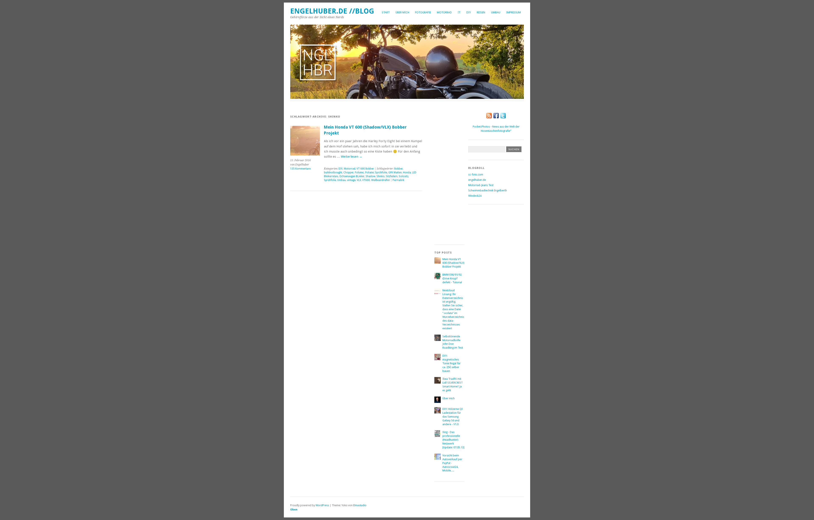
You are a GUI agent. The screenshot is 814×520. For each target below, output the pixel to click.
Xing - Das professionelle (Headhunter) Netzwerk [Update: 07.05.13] (453, 439)
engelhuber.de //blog (332, 11)
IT (459, 12)
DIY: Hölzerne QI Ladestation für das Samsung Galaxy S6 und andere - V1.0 (452, 416)
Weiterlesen (351, 156)
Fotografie (423, 12)
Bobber (398, 168)
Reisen (481, 12)
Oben (293, 509)
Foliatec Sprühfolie (376, 172)
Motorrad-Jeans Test (480, 185)
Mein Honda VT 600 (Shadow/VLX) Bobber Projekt (453, 263)
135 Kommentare (300, 168)
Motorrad (444, 12)
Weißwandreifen (380, 180)
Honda (407, 172)
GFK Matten (395, 172)
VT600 (366, 180)
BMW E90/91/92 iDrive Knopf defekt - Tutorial (452, 278)
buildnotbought (333, 172)
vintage (351, 180)
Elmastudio (360, 505)
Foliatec (359, 172)
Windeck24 (474, 195)
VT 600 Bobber (365, 168)
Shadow (370, 176)
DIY (468, 12)
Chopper (348, 172)
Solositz (403, 176)
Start (386, 12)
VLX (359, 180)
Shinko (380, 176)
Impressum (513, 12)
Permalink (398, 180)
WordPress (322, 505)
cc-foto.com (475, 174)
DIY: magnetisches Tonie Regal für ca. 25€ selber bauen (451, 363)
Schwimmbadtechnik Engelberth (487, 190)
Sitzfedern (391, 176)
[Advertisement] (451, 173)
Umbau (495, 12)
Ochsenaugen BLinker (351, 176)
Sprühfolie (330, 180)
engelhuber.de (477, 179)
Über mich (402, 12)
